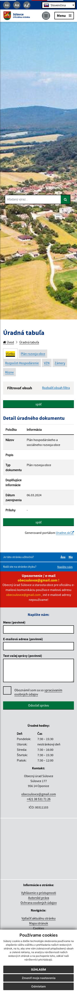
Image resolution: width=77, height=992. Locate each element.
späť (38, 404)
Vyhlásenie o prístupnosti (38, 893)
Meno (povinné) (14, 622)
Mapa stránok (38, 923)
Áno (64, 557)
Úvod (10, 342)
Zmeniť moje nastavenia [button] (38, 978)
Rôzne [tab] (9, 372)
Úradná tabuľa (29, 342)
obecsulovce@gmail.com (38, 794)
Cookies (38, 928)
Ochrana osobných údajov (39, 903)
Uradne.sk (63, 533)
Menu (61, 15)
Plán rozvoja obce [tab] (33, 354)
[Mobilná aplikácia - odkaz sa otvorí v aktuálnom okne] (46, 16)
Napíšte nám (65, 567)
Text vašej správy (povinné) (22, 656)
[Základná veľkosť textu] (16, 5)
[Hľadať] (65, 199)
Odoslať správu (38, 705)
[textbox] (58, 5)
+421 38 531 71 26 (39, 799)
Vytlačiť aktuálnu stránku (39, 918)
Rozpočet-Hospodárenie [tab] (22, 363)
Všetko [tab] (10, 354)
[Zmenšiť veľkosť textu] (6, 5)
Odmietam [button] (38, 986)
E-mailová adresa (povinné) (23, 639)
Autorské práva (38, 898)
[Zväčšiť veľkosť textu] (26, 5)
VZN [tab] (46, 363)
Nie (71, 557)
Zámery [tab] (60, 363)
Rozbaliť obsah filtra (56, 388)
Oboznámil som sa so (38, 692)
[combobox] (59, 5)
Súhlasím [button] (38, 969)
